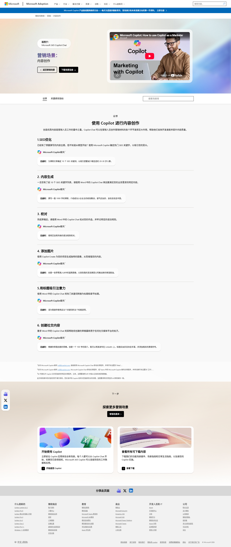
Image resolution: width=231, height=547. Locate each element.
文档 (150, 514)
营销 (49, 16)
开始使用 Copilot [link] (53, 468)
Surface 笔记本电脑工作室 (23, 514)
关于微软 (186, 511)
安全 (184, 530)
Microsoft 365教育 (88, 517)
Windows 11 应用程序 (22, 530)
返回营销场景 (49, 69)
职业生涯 (186, 508)
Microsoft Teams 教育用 (89, 514)
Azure (151, 508)
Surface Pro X (19, 517)
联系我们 (141, 542)
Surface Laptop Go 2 (21, 508)
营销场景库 (114, 414)
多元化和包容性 (188, 524)
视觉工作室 (153, 530)
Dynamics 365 (120, 514)
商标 (184, 542)
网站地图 (124, 542)
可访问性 (186, 527)
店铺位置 (51, 524)
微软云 (118, 508)
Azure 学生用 (86, 530)
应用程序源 (153, 527)
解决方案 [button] (77, 4)
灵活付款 (51, 533)
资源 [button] (89, 4)
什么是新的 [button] (119, 4)
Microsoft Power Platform (124, 520)
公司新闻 (186, 514)
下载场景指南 (67, 69)
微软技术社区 (153, 520)
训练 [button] (98, 4)
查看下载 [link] (130, 468)
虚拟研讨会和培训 (54, 527)
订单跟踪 (51, 520)
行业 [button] (66, 4)
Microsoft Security (121, 511)
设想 (45, 98)
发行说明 (133, 542)
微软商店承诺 (52, 530)
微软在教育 (85, 508)
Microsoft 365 (120, 517)
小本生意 (118, 530)
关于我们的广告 (194, 542)
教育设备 (85, 511)
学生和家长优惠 (87, 527)
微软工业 (118, 527)
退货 (49, 517)
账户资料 (51, 508)
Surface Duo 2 (19, 524)
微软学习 (152, 517)
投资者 (185, 520)
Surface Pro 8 (19, 511)
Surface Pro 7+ (19, 527)
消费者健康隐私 (174, 542)
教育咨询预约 (86, 520)
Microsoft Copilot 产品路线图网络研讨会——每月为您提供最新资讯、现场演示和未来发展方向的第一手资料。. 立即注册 (114, 10)
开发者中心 (153, 511)
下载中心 (51, 511)
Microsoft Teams (121, 524)
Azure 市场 (152, 524)
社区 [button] (107, 4)
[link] (75, 438)
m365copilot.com (64, 365)
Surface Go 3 (19, 520)
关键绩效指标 (57, 98)
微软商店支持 (52, 514)
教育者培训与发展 (88, 524)
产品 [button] (57, 4)
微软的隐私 (186, 517)
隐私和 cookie (152, 542)
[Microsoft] (12, 4)
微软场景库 (40, 16)
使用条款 (163, 542)
